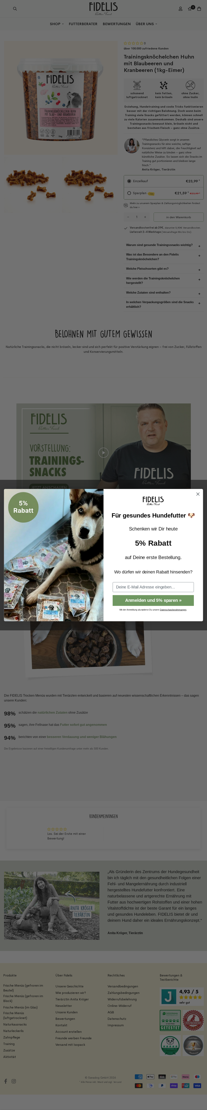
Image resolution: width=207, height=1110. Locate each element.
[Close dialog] (197, 493)
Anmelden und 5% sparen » (153, 600)
